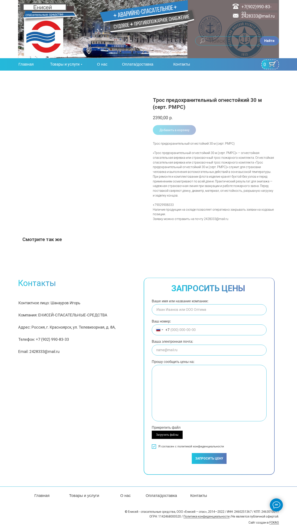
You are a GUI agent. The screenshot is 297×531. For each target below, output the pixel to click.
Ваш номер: (161, 321)
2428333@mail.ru (258, 16)
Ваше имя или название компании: (180, 301)
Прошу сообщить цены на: (173, 362)
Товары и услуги (65, 64)
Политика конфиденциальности (207, 516)
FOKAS (274, 522)
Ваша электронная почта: (172, 341)
